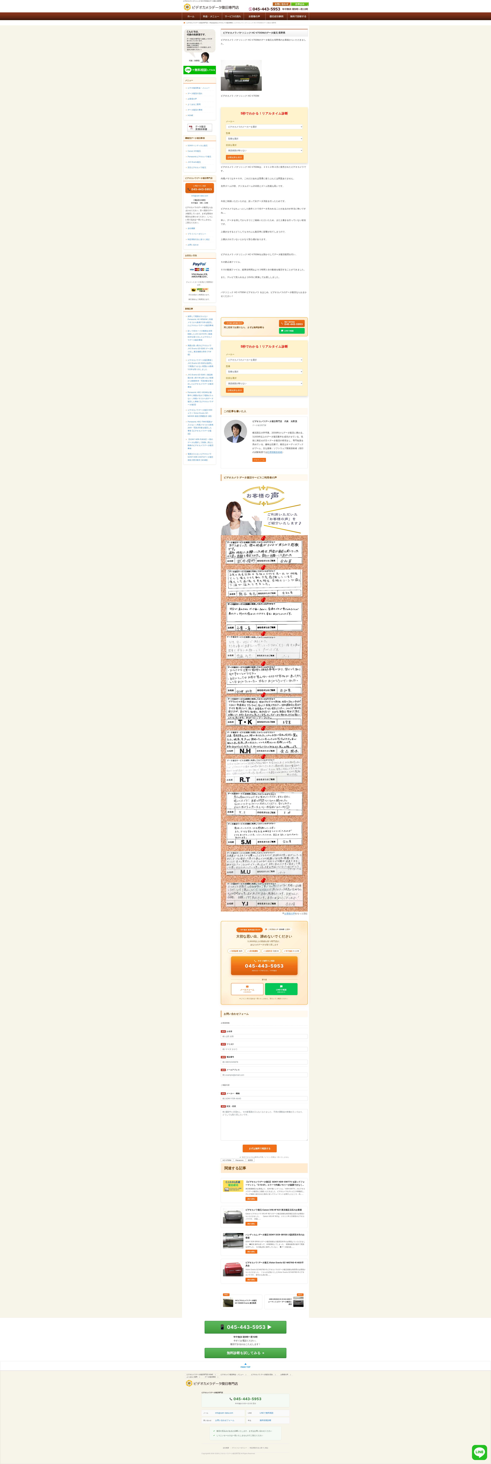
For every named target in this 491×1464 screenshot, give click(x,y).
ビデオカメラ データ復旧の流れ (262, 1374)
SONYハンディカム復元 (198, 145)
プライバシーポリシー (197, 234)
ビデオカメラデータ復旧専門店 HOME (200, 1374)
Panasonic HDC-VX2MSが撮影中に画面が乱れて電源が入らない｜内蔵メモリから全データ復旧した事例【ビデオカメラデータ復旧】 (200, 398)
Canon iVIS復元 (194, 151)
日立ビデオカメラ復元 (197, 167)
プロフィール (259, 460)
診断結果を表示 (235, 157)
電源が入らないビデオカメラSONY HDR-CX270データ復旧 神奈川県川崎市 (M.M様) (200, 457)
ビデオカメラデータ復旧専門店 (230, 1453)
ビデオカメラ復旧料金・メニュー (232, 1374)
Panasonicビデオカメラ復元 (199, 156)
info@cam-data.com (199, 196)
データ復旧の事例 (195, 110)
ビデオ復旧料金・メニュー (199, 88)
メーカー (230, 121)
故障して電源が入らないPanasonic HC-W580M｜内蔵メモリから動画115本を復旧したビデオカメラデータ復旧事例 (200, 320)
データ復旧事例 (210, 1377)
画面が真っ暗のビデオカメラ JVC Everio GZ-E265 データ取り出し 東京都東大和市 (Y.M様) (200, 350)
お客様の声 (289, 913)
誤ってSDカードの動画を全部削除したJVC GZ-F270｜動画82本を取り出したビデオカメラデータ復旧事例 (200, 335)
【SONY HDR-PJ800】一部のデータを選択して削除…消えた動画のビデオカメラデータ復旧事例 (200, 443)
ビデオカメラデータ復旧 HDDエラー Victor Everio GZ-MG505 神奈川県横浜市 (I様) (200, 413)
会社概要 (191, 228)
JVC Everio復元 (194, 162)
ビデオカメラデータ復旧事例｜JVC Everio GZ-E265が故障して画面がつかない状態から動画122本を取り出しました (200, 364)
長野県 (250, 1160)
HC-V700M (227, 1160)
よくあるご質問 (194, 104)
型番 (228, 133)
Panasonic (240, 1160)
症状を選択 (231, 145)
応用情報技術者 (274, 452)
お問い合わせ (193, 245)
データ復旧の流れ (195, 93)
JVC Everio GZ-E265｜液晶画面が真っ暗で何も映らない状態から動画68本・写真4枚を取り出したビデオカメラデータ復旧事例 (200, 381)
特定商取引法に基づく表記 (199, 239)
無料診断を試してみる (245, 1353)
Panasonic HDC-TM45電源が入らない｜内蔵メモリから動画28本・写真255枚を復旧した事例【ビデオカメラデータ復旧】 (200, 427)
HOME (190, 115)
